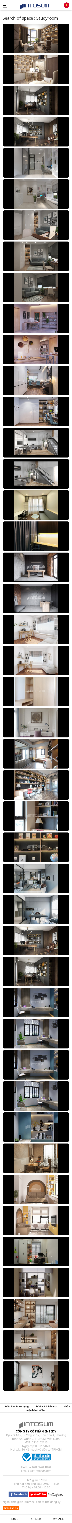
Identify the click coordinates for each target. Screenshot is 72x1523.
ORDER (36, 1519)
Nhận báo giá (11, 1507)
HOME (14, 1519)
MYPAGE (58, 1519)
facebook (20, 1494)
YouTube (40, 1494)
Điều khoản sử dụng (17, 1406)
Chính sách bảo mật (46, 1406)
